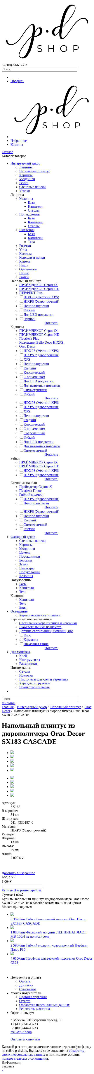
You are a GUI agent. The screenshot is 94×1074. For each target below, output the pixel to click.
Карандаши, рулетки (34, 683)
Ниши (23, 265)
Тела (31, 242)
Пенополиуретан (36, 306)
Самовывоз (27, 989)
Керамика (31, 639)
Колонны (26, 198)
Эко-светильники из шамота (40, 627)
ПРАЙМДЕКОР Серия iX (38, 285)
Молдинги (27, 179)
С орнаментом (34, 377)
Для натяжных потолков (42, 385)
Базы (31, 202)
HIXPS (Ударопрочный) (41, 301)
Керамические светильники (40, 615)
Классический (34, 372)
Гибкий (29, 310)
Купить (7, 890)
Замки (23, 564)
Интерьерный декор (25, 163)
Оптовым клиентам (25, 1039)
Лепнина (26, 167)
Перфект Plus (29, 338)
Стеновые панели (32, 187)
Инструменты (29, 660)
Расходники (28, 663)
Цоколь (24, 552)
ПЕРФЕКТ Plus (30, 293)
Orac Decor (27, 346)
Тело (22, 592)
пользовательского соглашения (25, 1058)
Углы (23, 249)
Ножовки (26, 675)
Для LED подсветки (39, 314)
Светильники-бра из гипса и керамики (48, 623)
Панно (24, 273)
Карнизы (26, 175)
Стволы (34, 210)
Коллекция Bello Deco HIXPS (41, 342)
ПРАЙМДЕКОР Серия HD (39, 289)
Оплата (24, 981)
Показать (51, 323)
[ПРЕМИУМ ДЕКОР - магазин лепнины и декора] (47, 61)
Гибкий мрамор (30, 494)
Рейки (23, 183)
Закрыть (8, 1066)
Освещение (19, 611)
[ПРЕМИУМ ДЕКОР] (51, 137)
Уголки (24, 191)
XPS (27, 359)
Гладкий (30, 368)
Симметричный (35, 390)
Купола (24, 261)
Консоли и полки (32, 257)
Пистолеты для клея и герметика (43, 679)
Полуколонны (29, 214)
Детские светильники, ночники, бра (46, 631)
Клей (23, 656)
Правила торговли (33, 997)
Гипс (27, 635)
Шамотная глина (36, 644)
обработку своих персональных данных (43, 1052)
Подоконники (29, 556)
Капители (35, 206)
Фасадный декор (22, 537)
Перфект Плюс (30, 490)
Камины (25, 253)
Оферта (24, 1001)
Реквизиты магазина (34, 1009)
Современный (34, 433)
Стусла (24, 671)
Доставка (26, 985)
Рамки (24, 277)
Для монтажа (20, 652)
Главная (8, 707)
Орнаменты (28, 269)
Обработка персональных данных (44, 1005)
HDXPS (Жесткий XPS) (41, 297)
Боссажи (25, 560)
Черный (29, 319)
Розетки (25, 246)
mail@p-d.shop (21, 1032)
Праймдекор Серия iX (35, 487)
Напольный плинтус (34, 171)
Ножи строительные (34, 687)
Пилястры (26, 230)
